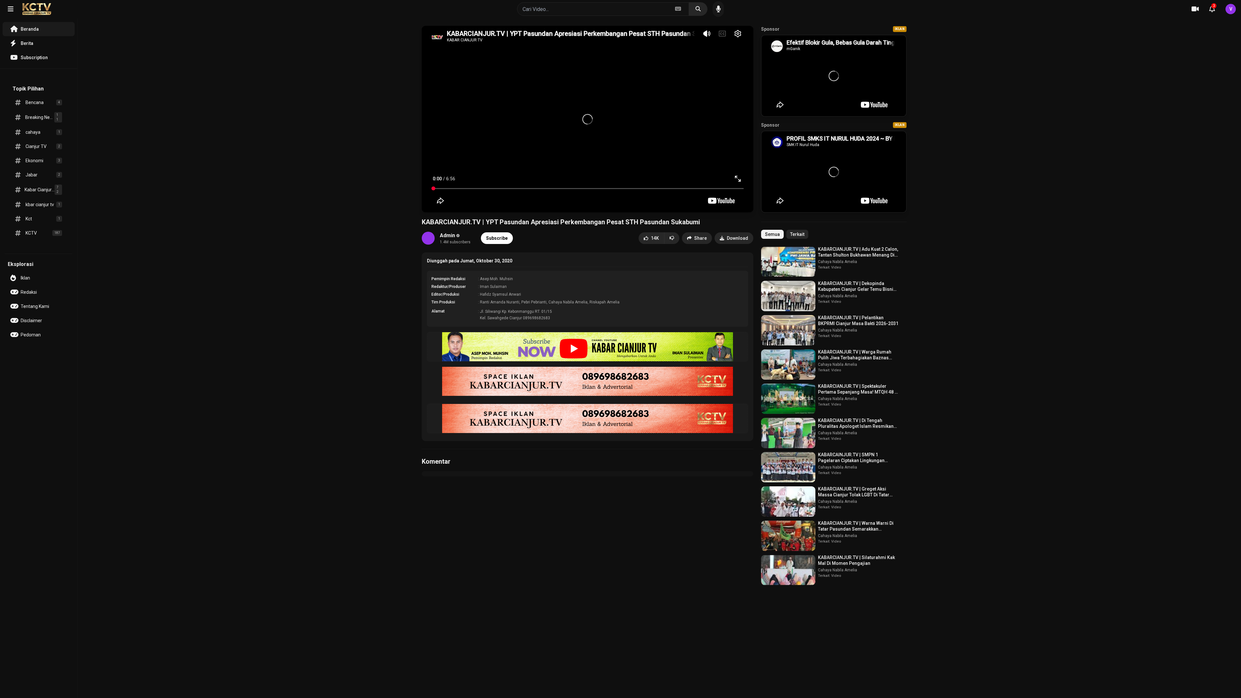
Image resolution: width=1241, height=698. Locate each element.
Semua (772, 234)
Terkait (797, 234)
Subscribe (497, 238)
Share (700, 238)
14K (655, 238)
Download (737, 238)
